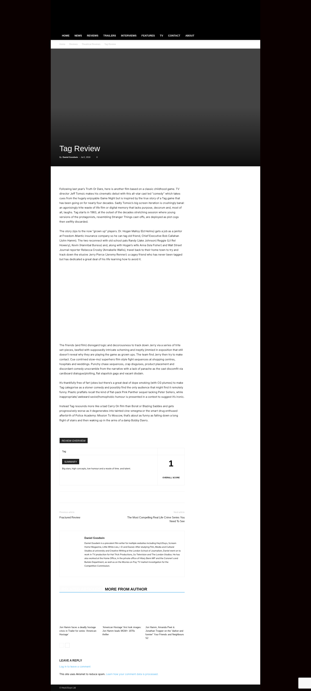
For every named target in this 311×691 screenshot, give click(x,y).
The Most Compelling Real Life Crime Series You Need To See (156, 519)
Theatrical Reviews (91, 44)
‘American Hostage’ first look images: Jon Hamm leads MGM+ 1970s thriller (121, 631)
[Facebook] (231, 2)
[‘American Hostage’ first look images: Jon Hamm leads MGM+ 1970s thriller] (122, 610)
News (78, 35)
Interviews (128, 35)
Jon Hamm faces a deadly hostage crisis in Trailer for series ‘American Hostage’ (77, 631)
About (189, 35)
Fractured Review (69, 517)
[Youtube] (249, 2)
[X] (243, 2)
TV (161, 35)
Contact (174, 35)
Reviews (92, 35)
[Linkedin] (87, 176)
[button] (247, 35)
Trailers (109, 35)
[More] (113, 176)
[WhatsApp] (79, 176)
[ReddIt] (96, 176)
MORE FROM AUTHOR (126, 589)
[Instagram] (237, 2)
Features (148, 35)
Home (65, 35)
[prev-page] (61, 645)
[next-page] (67, 645)
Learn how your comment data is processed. (132, 674)
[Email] (104, 176)
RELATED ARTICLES (81, 589)
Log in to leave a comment (75, 666)
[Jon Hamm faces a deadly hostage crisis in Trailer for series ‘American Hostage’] (79, 610)
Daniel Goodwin (70, 157)
